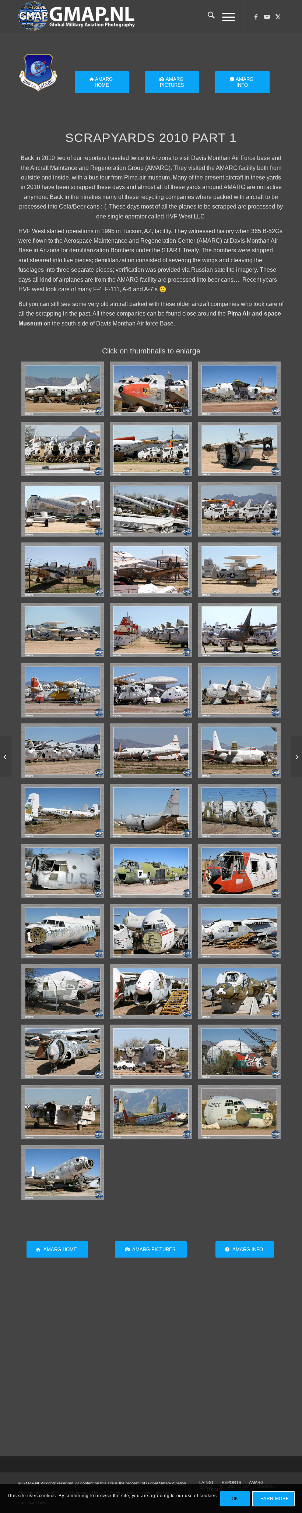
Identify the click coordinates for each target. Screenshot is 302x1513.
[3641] (239, 1112)
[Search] (207, 16)
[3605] (62, 509)
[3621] (151, 811)
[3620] (62, 811)
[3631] (239, 991)
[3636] (151, 1112)
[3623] (62, 871)
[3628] (239, 931)
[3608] (62, 570)
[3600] (151, 389)
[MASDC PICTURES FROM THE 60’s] (296, 756)
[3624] (151, 871)
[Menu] (225, 16)
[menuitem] (207, 16)
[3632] (62, 1052)
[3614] (62, 690)
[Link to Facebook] (255, 16)
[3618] (151, 750)
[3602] (62, 449)
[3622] (239, 811)
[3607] (151, 509)
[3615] (151, 690)
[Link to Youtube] (267, 16)
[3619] (239, 750)
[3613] (239, 630)
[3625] (239, 871)
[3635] (62, 1112)
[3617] (62, 750)
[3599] (62, 389)
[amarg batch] (38, 71)
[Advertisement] (151, 1371)
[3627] (151, 931)
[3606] (239, 509)
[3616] (239, 690)
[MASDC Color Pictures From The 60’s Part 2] (5, 756)
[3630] (151, 991)
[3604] (239, 449)
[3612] (151, 630)
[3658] (62, 1172)
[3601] (239, 389)
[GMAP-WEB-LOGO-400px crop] (76, 16)
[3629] (62, 991)
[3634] (239, 1052)
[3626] (62, 931)
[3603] (151, 449)
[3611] (62, 630)
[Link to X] (278, 16)
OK (235, 1498)
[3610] (239, 570)
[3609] (151, 570)
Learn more (273, 1498)
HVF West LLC (185, 216)
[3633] (151, 1052)
